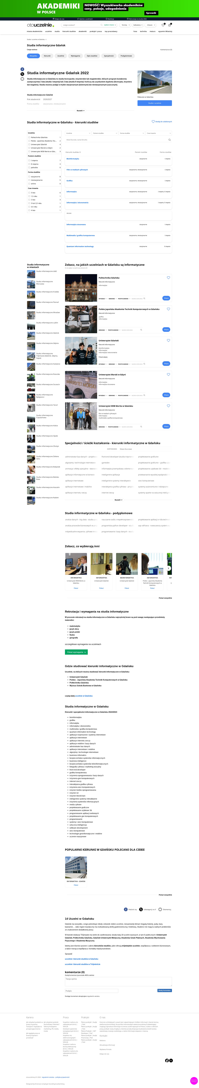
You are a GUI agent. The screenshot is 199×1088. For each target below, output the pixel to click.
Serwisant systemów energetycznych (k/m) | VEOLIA (71, 1031)
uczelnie (48, 31)
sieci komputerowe (146, 480)
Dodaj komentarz (165, 990)
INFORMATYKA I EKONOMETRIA (108, 352)
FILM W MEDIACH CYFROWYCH (107, 413)
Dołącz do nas (59, 19)
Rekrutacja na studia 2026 (138, 19)
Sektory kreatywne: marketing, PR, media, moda (51, 1029)
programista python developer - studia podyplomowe (118, 525)
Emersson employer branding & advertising (49, 1084)
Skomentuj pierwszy (194, 1080)
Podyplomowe (126, 56)
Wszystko (33, 56)
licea (135, 31)
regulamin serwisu (93, 996)
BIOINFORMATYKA (104, 348)
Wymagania (75, 56)
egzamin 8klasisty (165, 31)
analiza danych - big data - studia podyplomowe (82, 519)
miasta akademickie (34, 31)
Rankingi (111, 19)
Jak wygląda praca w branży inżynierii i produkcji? (33, 1035)
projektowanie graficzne (148, 456)
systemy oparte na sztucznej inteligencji (155, 492)
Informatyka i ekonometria (77, 202)
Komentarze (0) (166, 49)
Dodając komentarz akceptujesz (82, 996)
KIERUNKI (112, 299)
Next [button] (168, 568)
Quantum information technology (80, 246)
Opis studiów (92, 56)
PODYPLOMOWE (123, 299)
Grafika (69, 181)
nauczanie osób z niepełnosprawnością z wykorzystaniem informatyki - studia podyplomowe (118, 519)
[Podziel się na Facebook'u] (22, 69)
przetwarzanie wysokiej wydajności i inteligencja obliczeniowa (155, 474)
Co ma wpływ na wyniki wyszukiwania (76, 268)
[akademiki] (99, 8)
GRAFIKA (101, 317)
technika (143, 31)
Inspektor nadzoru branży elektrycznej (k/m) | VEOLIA (69, 1046)
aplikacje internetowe (74, 480)
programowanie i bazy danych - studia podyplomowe (118, 531)
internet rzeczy (108, 492)
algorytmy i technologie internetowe (80, 462)
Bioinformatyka (73, 159)
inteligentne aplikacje (111, 474)
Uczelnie (60, 56)
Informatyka (72, 191)
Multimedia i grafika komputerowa (81, 235)
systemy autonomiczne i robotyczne (153, 486)
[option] (77, 571)
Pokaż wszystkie (165, 598)
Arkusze (149, 25)
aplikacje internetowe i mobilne (78, 486)
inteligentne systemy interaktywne (116, 480)
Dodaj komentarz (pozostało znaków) (79, 975)
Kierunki (47, 56)
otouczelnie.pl (31, 1077)
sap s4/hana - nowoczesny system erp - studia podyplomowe (155, 525)
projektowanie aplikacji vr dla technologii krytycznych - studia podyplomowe (155, 519)
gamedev (106, 462)
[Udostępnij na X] (22, 74)
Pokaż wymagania (75, 652)
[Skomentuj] (22, 79)
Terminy (124, 25)
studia (57, 31)
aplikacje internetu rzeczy (76, 492)
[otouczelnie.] (40, 25)
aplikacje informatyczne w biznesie (80, 474)
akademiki (83, 31)
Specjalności (109, 56)
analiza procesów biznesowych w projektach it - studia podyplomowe (82, 525)
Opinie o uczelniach (86, 19)
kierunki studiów (69, 31)
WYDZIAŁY (102, 299)
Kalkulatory (137, 25)
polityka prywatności (62, 1077)
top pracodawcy (111, 31)
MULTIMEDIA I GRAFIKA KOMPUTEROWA (111, 418)
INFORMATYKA (103, 285)
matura (152, 31)
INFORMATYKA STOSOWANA (107, 384)
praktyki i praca (96, 31)
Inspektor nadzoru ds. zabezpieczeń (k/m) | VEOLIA (70, 1024)
